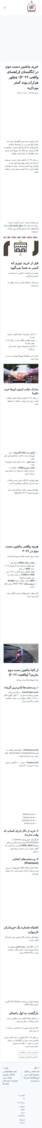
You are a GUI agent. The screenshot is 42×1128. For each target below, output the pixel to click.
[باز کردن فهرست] (5, 7)
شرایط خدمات (22, 1121)
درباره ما (21, 1102)
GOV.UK (18, 493)
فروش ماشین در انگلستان (28, 1052)
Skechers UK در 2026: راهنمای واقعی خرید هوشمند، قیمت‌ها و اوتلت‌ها (10, 1076)
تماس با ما (22, 1096)
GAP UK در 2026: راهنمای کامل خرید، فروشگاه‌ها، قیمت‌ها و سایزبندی (31, 1074)
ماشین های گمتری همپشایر (28, 1057)
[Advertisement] (21, 39)
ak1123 (31, 93)
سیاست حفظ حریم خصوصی (21, 1111)
